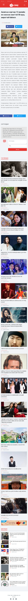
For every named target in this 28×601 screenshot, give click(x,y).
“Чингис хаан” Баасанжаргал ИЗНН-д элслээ (12, 348)
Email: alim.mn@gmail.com (14, 595)
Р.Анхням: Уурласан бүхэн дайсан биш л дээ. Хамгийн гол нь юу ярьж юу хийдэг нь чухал (12, 229)
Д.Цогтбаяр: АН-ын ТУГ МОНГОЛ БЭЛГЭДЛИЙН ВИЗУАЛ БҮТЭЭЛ (17, 550)
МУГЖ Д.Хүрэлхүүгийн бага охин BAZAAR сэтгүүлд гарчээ (13, 301)
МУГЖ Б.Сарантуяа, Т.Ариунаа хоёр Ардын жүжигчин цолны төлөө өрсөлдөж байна (11, 325)
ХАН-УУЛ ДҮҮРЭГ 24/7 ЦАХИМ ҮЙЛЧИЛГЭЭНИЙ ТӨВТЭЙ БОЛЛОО (17, 566)
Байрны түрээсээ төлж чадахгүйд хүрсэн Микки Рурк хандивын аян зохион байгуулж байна (13, 372)
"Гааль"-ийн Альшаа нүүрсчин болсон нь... (18, 542)
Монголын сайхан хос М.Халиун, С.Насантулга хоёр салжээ (13, 445)
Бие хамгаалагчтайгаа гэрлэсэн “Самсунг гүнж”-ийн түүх (13, 205)
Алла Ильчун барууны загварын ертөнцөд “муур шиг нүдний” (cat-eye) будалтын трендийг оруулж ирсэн (14, 180)
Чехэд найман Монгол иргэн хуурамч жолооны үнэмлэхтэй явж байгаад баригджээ (18, 583)
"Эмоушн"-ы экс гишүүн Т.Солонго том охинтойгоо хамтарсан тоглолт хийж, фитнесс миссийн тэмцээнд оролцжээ (14, 421)
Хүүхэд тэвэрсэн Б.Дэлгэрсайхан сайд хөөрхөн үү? (13, 492)
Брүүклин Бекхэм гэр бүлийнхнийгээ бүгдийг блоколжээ (12, 395)
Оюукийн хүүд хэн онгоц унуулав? (9, 515)
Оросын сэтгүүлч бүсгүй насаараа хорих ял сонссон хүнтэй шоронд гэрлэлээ (17, 534)
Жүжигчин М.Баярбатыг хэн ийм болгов (11, 469)
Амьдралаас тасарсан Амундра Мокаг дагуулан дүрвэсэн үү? (13, 253)
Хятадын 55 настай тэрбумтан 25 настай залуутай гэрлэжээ (11, 277)
